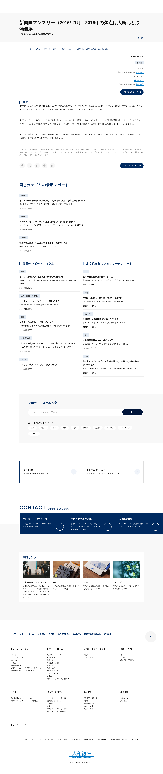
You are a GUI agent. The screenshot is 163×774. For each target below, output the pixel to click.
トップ (21, 49)
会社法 (97, 428)
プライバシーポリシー (45, 739)
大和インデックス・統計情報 (94, 739)
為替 (74, 428)
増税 (64, 428)
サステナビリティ (55, 692)
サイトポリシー (61, 739)
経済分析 (47, 49)
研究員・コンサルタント (95, 649)
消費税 (85, 428)
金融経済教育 (25, 338)
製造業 (43, 428)
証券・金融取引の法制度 (29, 296)
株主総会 (110, 428)
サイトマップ (75, 739)
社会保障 (88, 314)
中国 (86, 293)
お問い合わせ (29, 739)
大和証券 (133, 739)
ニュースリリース (19, 725)
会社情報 (88, 692)
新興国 (55, 49)
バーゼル (34, 433)
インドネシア (125, 428)
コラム (23, 359)
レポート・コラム (34, 49)
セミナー (15, 692)
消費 (32, 428)
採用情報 (124, 692)
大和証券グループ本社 (117, 739)
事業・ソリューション (20, 649)
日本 (22, 272)
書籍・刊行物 (126, 649)
